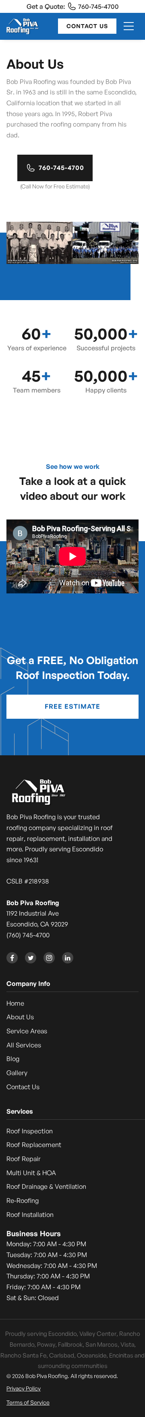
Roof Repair (23, 1159)
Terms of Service (28, 1402)
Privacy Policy (23, 1388)
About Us (20, 1017)
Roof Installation (30, 1214)
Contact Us (87, 25)
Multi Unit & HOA (31, 1173)
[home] (22, 26)
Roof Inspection (29, 1131)
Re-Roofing (22, 1200)
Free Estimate (72, 706)
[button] (128, 26)
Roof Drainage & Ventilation (46, 1186)
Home (15, 1003)
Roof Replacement (33, 1145)
